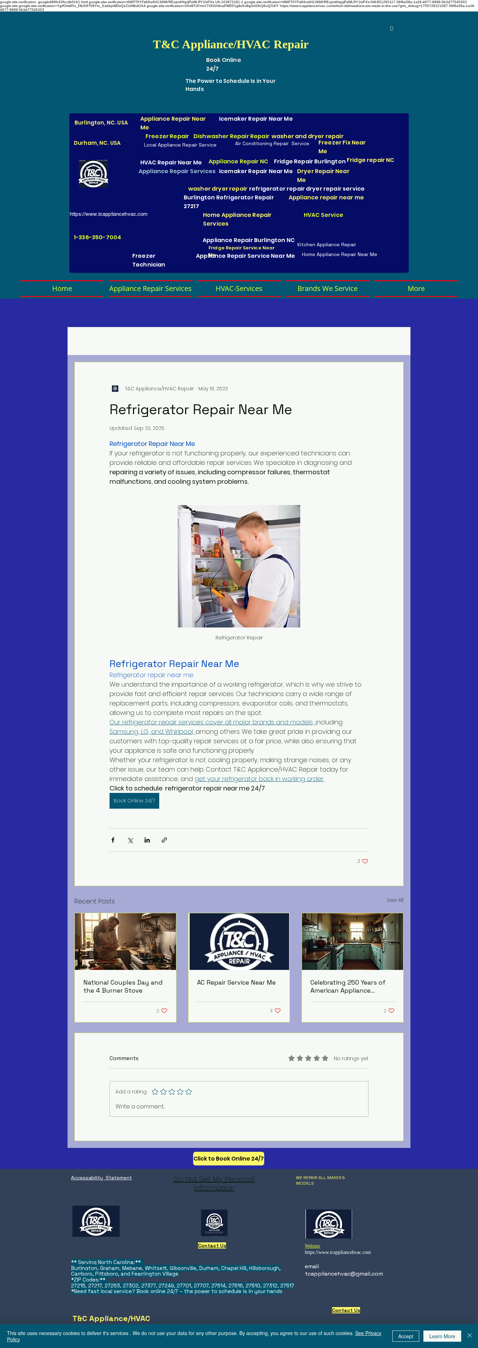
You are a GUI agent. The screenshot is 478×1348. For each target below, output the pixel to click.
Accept (405, 1336)
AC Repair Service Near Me (236, 982)
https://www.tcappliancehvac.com (109, 214)
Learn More (442, 1336)
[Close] (469, 1336)
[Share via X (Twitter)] (130, 840)
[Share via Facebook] (113, 840)
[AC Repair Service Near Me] (239, 941)
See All (395, 899)
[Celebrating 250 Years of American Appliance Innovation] (352, 941)
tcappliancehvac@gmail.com (344, 1273)
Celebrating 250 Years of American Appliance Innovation (348, 986)
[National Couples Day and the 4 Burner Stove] (125, 941)
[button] (392, 26)
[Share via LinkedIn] (147, 840)
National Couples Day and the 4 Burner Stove (123, 986)
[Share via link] (164, 840)
